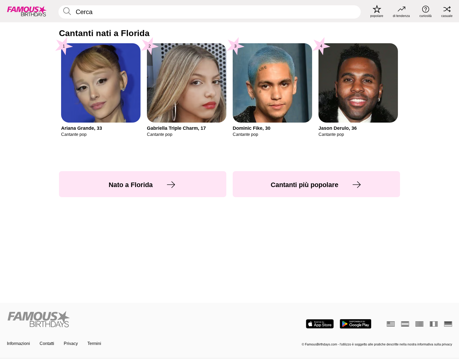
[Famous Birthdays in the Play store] (355, 323)
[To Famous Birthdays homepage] (26, 11)
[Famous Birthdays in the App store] (319, 323)
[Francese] (434, 324)
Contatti (47, 343)
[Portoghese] (419, 324)
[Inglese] (391, 324)
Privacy (71, 343)
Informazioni (18, 343)
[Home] (116, 319)
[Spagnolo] (405, 324)
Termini (94, 343)
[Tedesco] (448, 324)
